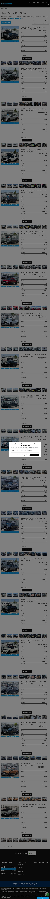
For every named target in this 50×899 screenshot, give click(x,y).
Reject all (15, 455)
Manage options (25, 455)
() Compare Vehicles (43, 898)
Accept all (35, 455)
